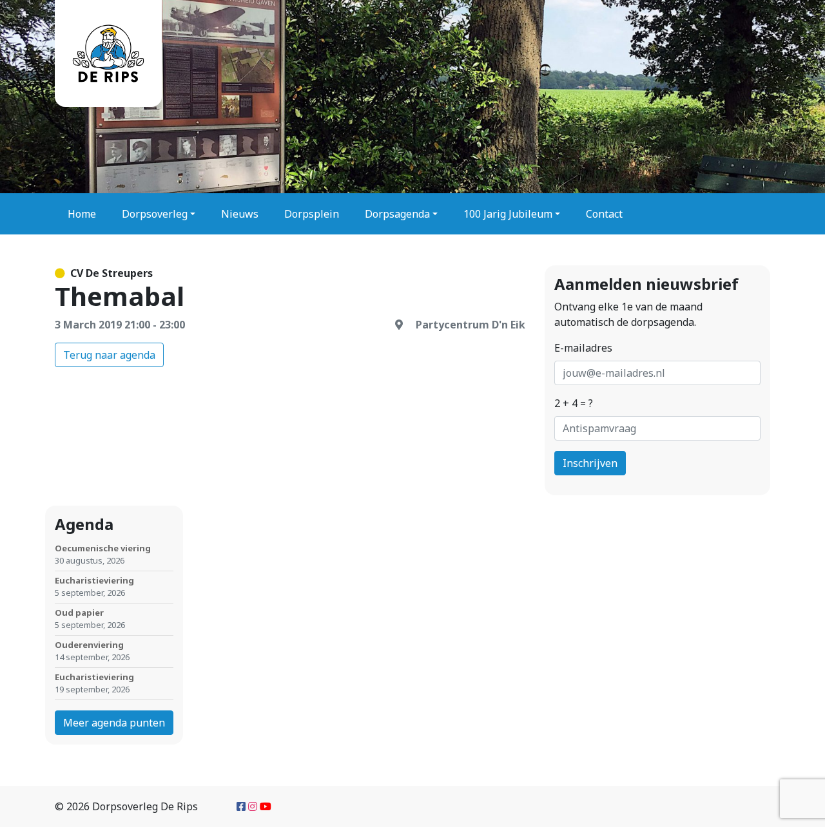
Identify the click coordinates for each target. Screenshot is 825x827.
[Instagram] (252, 806)
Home (82, 214)
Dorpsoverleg (155, 214)
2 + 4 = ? (573, 403)
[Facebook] (241, 806)
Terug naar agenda (109, 355)
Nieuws (239, 214)
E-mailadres (583, 348)
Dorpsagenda (397, 214)
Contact (604, 214)
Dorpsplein (311, 214)
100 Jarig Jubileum (507, 214)
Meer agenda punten (114, 723)
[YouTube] (265, 806)
